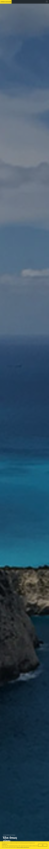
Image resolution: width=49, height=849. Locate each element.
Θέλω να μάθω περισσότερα (23, 847)
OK (42, 845)
